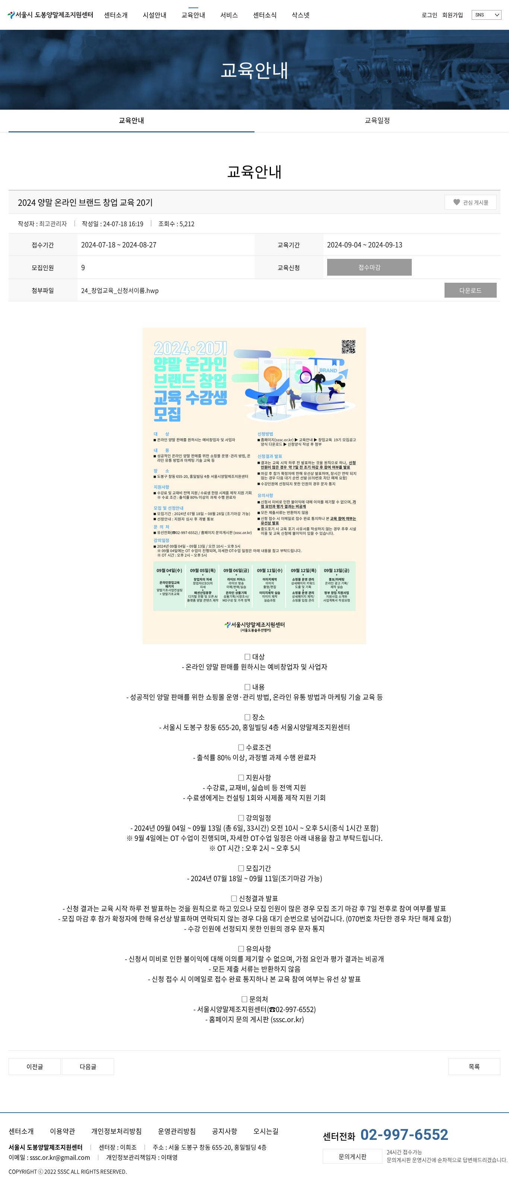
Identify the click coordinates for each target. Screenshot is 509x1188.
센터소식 (265, 14)
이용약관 (62, 1131)
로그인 (429, 15)
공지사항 (224, 1131)
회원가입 (452, 15)
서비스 (229, 14)
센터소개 (116, 14)
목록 (474, 1066)
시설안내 (155, 14)
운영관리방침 (177, 1131)
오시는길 (266, 1131)
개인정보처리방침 (116, 1131)
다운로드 (470, 290)
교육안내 (193, 14)
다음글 (88, 1066)
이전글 (34, 1066)
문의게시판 (353, 1156)
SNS (479, 15)
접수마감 (369, 267)
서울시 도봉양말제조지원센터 (50, 15)
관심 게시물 (476, 202)
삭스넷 (301, 14)
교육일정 (377, 120)
